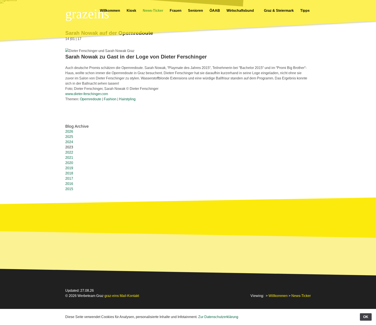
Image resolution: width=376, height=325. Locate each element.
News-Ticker (153, 10)
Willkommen (110, 10)
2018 (69, 173)
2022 (69, 152)
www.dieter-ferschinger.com (86, 94)
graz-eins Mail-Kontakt (121, 296)
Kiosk (131, 10)
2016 (69, 184)
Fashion (110, 99)
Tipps (305, 10)
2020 (69, 163)
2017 (69, 178)
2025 (69, 137)
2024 (69, 142)
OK (365, 317)
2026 (69, 131)
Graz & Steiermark (279, 10)
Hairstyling (127, 99)
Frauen (175, 10)
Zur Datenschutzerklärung (218, 317)
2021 (69, 157)
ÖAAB (215, 10)
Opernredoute (90, 99)
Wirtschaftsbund (241, 10)
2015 (69, 189)
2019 (69, 168)
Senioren (195, 10)
